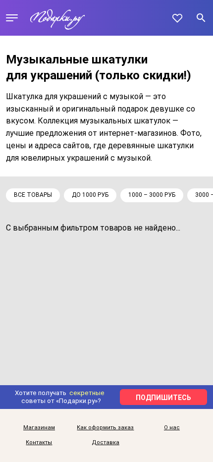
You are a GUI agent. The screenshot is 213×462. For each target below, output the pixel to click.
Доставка (105, 443)
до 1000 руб (90, 194)
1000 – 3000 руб (151, 194)
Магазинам (39, 428)
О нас (172, 428)
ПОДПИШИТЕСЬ (163, 398)
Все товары (33, 194)
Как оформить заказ (105, 428)
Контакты (39, 443)
